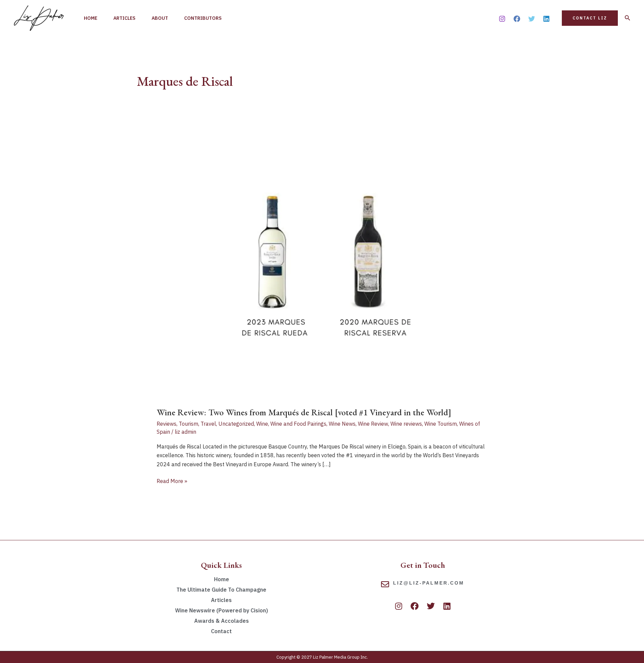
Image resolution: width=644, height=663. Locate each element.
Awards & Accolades (221, 620)
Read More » (172, 480)
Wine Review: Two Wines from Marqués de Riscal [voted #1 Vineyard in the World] (304, 412)
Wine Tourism (440, 423)
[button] (590, 18)
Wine (262, 423)
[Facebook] (517, 18)
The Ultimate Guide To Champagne (221, 589)
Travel (208, 423)
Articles (124, 18)
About (160, 18)
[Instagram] (502, 18)
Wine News (342, 423)
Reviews (166, 423)
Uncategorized (236, 423)
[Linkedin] (546, 18)
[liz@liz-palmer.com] (385, 584)
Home (90, 18)
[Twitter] (531, 18)
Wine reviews (406, 423)
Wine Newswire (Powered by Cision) (221, 610)
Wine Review (373, 423)
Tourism (188, 423)
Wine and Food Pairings (298, 423)
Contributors (203, 18)
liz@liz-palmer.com (428, 583)
